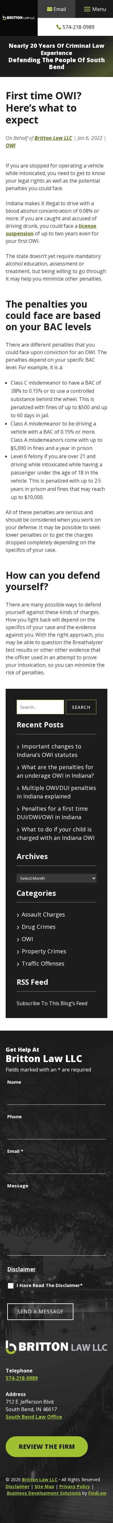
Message (17, 1185)
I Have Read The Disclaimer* (50, 1285)
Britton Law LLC (53, 137)
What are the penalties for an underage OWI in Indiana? (55, 771)
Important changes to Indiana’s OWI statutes (49, 750)
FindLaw (97, 1493)
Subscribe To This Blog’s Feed (52, 1003)
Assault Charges (43, 914)
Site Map (44, 1486)
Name (14, 1082)
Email (59, 9)
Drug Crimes (39, 926)
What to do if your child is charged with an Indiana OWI (55, 833)
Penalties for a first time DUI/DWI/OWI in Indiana (52, 813)
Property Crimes (44, 951)
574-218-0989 (78, 27)
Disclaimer (21, 1269)
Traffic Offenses (43, 963)
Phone (14, 1116)
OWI (10, 145)
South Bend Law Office (34, 1416)
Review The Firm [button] (47, 1446)
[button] (94, 9)
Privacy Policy (74, 1486)
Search (81, 707)
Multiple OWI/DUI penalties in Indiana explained (56, 792)
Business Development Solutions (44, 1493)
